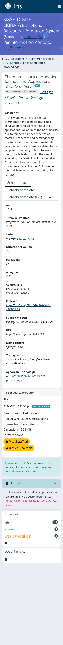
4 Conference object (41, 59)
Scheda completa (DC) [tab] (25, 197)
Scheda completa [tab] (21, 190)
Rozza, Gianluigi (30, 97)
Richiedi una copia (20, 448)
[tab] (49, 197)
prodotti (30, 36)
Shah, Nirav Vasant (20, 86)
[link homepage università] (16, 6)
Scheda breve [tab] (17, 182)
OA (40, 36)
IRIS (4, 59)
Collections (18, 59)
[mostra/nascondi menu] (59, 6)
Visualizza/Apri (18, 441)
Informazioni (16, 483)
